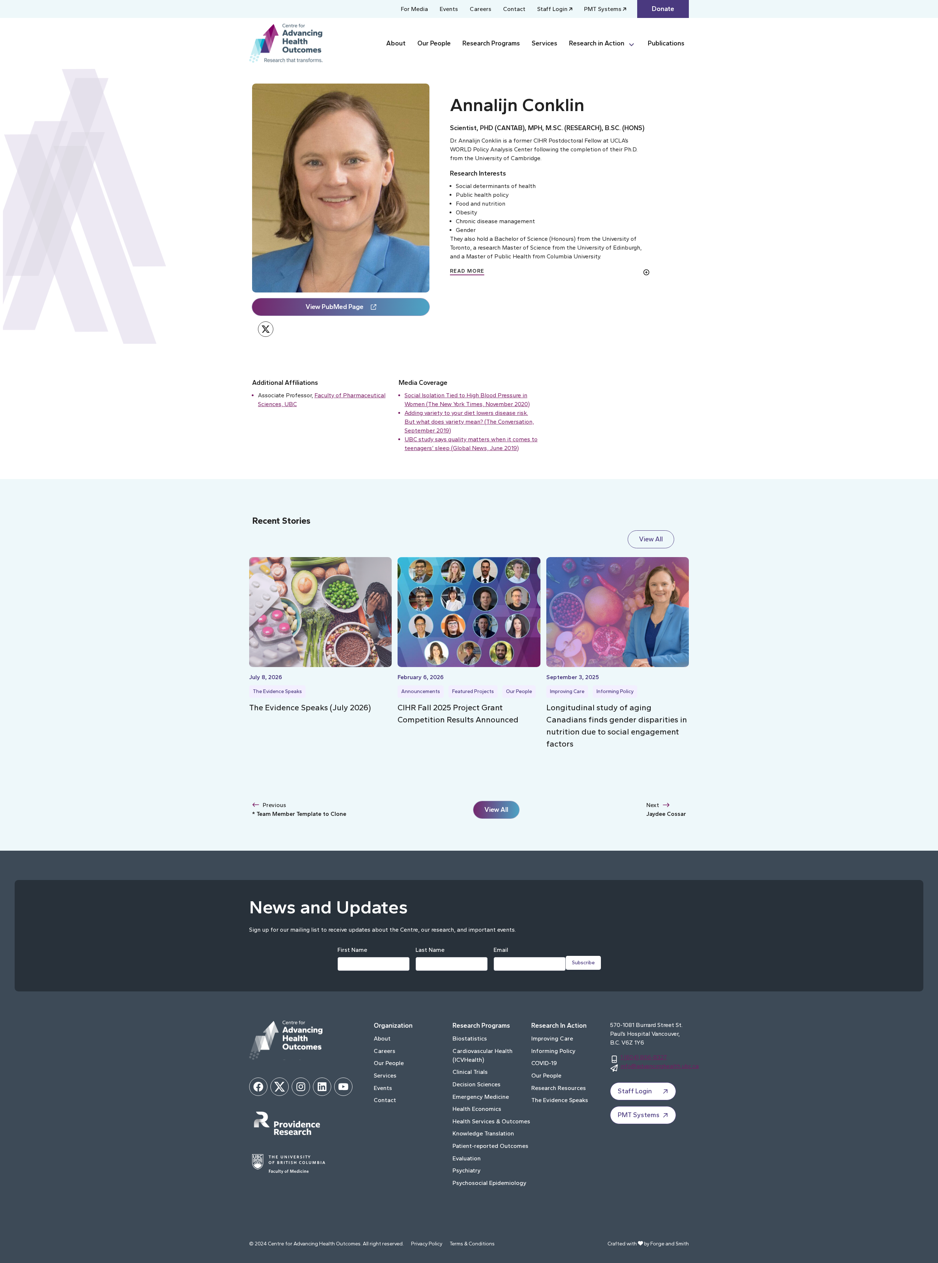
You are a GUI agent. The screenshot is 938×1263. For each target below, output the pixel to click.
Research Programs (491, 43)
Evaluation (467, 1158)
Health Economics (477, 1108)
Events (449, 8)
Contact (514, 8)
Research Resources (558, 1088)
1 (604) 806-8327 (643, 1057)
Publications (666, 43)
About (396, 43)
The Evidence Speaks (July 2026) (310, 707)
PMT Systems (602, 8)
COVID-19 (544, 1063)
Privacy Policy (426, 1244)
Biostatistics (470, 1038)
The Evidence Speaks (277, 691)
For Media (414, 8)
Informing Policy (615, 691)
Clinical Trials (470, 1071)
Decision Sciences (477, 1084)
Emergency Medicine (481, 1096)
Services (544, 43)
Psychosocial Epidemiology (490, 1182)
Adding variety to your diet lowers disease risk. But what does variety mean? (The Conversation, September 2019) (469, 421)
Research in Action (596, 43)
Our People (434, 43)
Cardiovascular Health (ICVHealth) (483, 1055)
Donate (663, 9)
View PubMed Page (334, 307)
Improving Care (567, 691)
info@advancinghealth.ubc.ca (659, 1066)
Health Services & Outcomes (491, 1121)
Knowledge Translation (483, 1133)
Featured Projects (473, 691)
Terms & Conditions (472, 1244)
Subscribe (583, 963)
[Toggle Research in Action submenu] (634, 43)
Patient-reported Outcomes (490, 1145)
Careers (480, 8)
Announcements (420, 691)
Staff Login (552, 8)
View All (651, 539)
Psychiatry (467, 1170)
